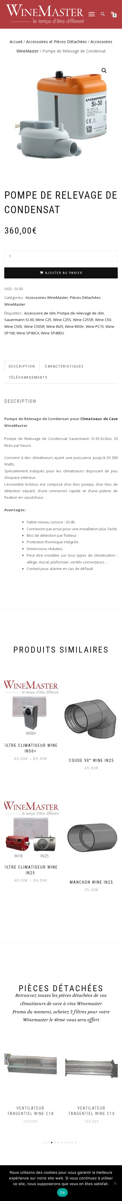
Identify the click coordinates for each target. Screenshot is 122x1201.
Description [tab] (22, 366)
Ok (62, 1192)
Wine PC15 (95, 326)
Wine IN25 (54, 326)
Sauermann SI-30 (19, 319)
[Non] (115, 1183)
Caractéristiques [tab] (64, 366)
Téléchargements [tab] (28, 377)
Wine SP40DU (52, 333)
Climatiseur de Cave (99, 418)
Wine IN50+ (74, 326)
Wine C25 (43, 319)
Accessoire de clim (40, 313)
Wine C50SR (34, 326)
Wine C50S (13, 326)
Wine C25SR (83, 319)
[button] (104, 71)
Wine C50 (103, 319)
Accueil (16, 41)
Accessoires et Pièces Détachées (56, 41)
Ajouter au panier (63, 273)
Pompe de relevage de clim (80, 313)
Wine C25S (62, 319)
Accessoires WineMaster (47, 297)
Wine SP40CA (27, 333)
